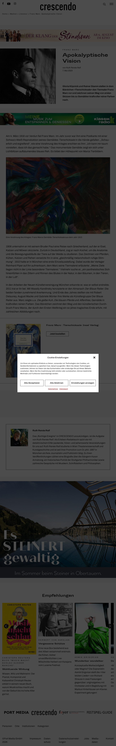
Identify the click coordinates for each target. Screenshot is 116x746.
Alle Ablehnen (56, 383)
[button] (94, 357)
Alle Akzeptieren (32, 383)
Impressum (63, 389)
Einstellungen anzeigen (82, 383)
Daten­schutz (53, 389)
